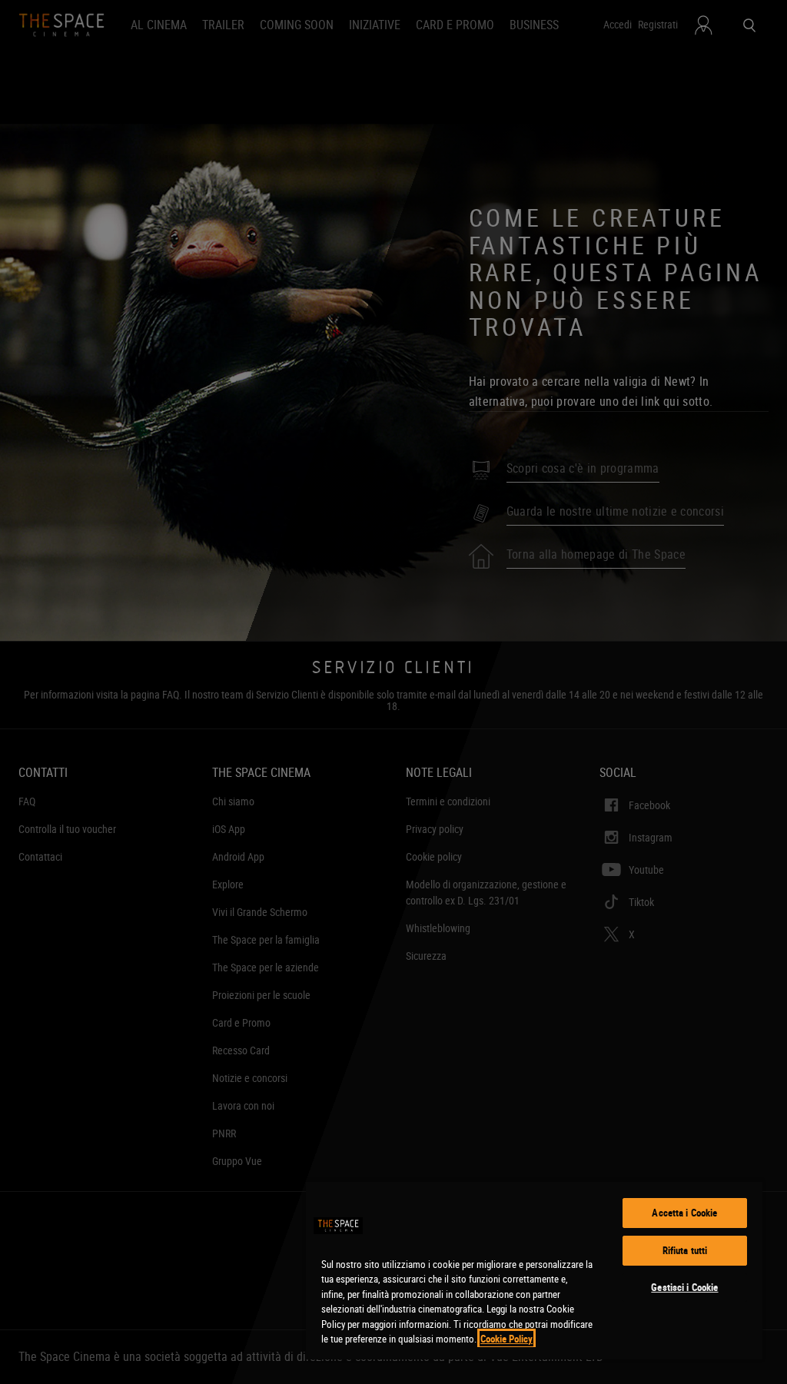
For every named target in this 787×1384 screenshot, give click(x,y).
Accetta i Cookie (684, 1213)
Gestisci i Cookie (684, 1287)
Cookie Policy (506, 1339)
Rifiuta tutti (685, 1250)
